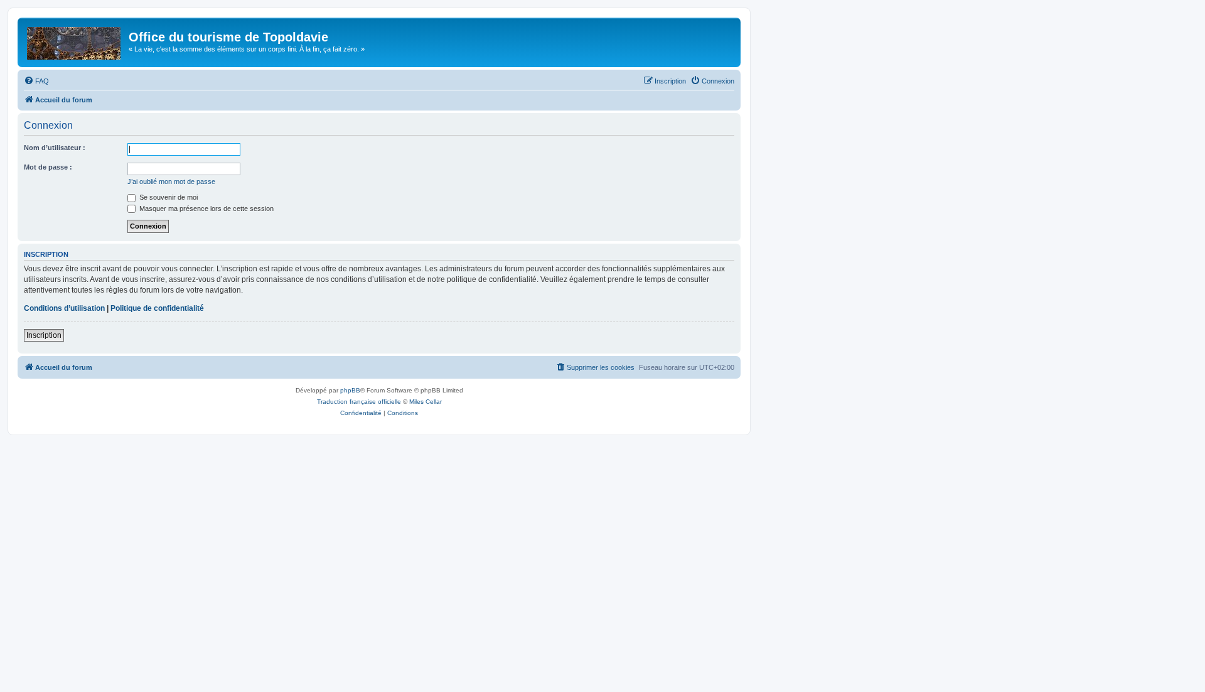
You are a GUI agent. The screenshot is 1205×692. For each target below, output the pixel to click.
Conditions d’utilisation (64, 308)
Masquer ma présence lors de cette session (205, 208)
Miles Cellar (425, 401)
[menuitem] (36, 81)
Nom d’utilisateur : (54, 147)
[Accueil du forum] (75, 41)
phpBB (350, 390)
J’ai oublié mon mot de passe (171, 181)
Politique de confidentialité (157, 308)
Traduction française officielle (359, 401)
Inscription (44, 335)
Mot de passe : (48, 167)
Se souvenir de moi (167, 197)
